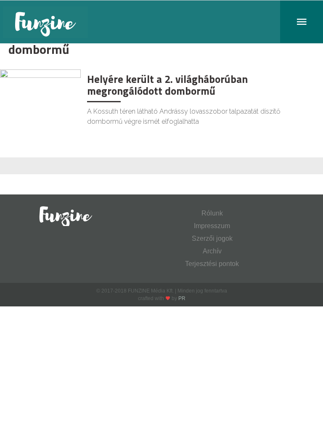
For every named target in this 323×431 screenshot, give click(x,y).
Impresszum (212, 225)
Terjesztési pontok (212, 263)
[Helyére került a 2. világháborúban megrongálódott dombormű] (40, 95)
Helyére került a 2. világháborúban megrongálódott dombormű (167, 85)
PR (181, 298)
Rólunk (212, 213)
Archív (212, 251)
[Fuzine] (161, 21)
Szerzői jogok (212, 238)
